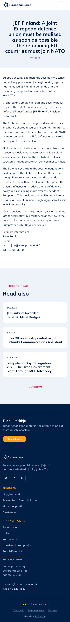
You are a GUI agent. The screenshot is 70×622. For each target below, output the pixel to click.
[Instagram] (6, 478)
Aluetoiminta (10, 512)
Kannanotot (10, 539)
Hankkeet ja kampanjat (17, 545)
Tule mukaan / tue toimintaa (20, 500)
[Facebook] (14, 478)
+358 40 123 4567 (14, 588)
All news (35, 386)
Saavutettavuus (36, 610)
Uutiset (7, 533)
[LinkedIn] (22, 478)
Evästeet (52, 610)
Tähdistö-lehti (13, 551)
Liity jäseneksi (11, 494)
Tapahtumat (10, 527)
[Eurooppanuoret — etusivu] (17, 5)
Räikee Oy (40, 616)
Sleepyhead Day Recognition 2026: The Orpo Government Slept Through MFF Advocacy (29, 367)
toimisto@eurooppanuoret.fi (20, 584)
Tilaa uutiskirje (14, 438)
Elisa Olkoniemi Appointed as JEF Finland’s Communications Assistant (34, 340)
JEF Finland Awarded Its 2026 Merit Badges (23, 315)
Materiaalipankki (13, 506)
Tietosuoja (18, 610)
